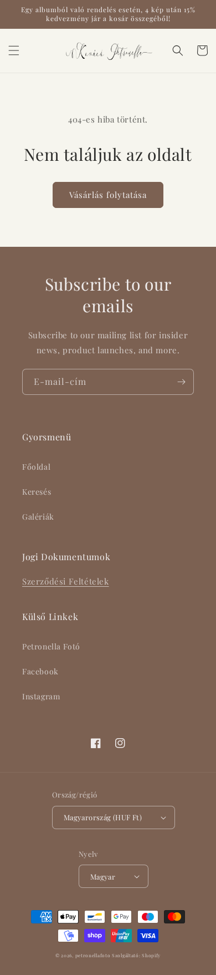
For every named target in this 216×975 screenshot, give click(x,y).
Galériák (38, 516)
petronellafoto (93, 955)
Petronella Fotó (51, 646)
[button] (14, 50)
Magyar (102, 876)
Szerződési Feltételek (65, 581)
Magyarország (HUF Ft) (103, 817)
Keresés (36, 491)
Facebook (40, 671)
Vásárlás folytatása (108, 194)
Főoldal (36, 466)
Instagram (41, 696)
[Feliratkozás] (181, 382)
